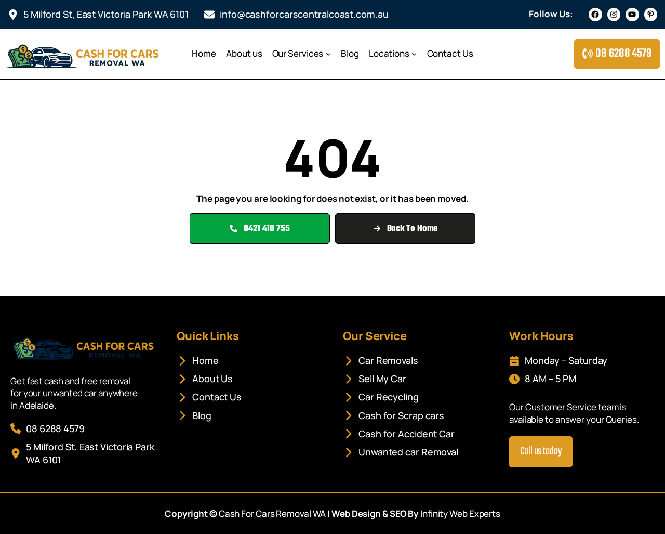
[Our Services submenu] (328, 53)
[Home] (198, 360)
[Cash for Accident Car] (399, 433)
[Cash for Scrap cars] (393, 415)
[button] (617, 54)
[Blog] (194, 415)
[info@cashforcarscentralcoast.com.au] (296, 14)
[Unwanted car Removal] (400, 452)
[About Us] (205, 378)
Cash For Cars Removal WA (272, 513)
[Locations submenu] (414, 53)
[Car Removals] (380, 360)
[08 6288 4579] (47, 428)
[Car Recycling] (381, 396)
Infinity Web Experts (460, 513)
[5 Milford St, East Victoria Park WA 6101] (98, 14)
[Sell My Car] (374, 378)
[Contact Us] (209, 396)
